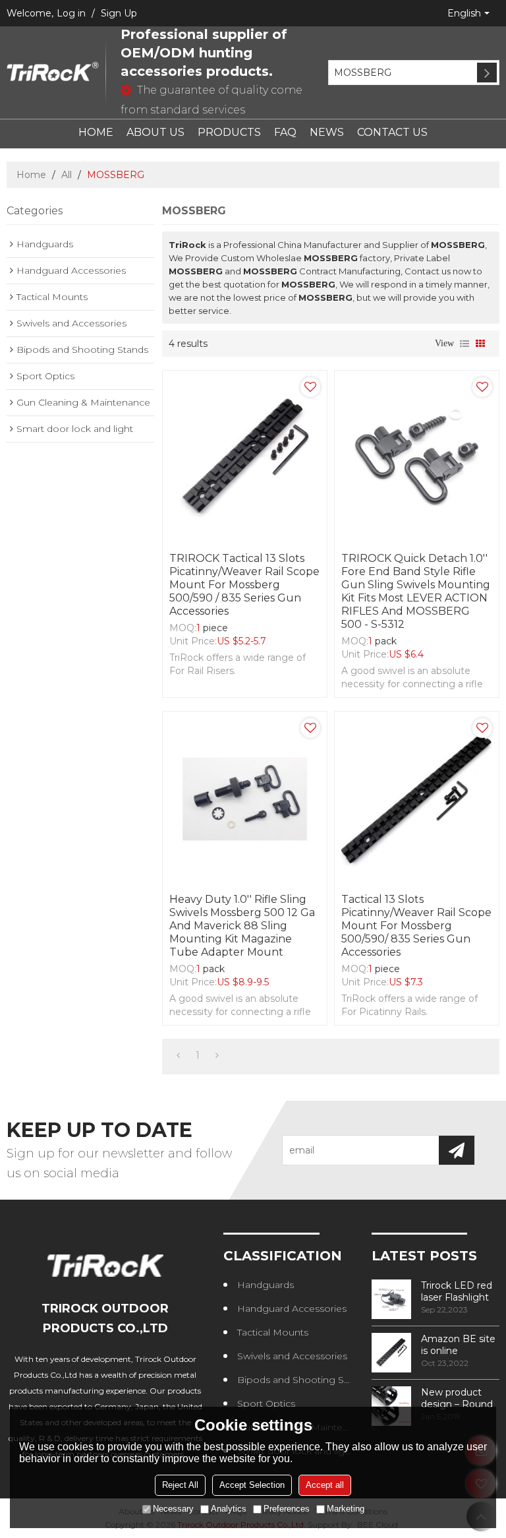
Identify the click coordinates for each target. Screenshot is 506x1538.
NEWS (327, 132)
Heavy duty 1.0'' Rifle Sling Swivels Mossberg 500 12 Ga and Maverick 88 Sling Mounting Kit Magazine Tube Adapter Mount (242, 925)
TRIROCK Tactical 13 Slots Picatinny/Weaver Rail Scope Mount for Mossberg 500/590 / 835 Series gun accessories (244, 584)
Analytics (228, 1509)
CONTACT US (392, 132)
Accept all (325, 1485)
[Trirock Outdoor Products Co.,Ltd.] (53, 72)
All (66, 175)
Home (31, 175)
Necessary (173, 1509)
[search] (487, 72)
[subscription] (456, 1150)
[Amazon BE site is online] (391, 1352)
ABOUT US (155, 132)
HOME (95, 132)
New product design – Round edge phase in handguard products (457, 1398)
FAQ (285, 132)
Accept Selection (252, 1485)
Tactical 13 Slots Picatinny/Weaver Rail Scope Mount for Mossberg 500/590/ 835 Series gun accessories (416, 925)
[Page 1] (178, 1055)
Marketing (345, 1509)
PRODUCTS (229, 132)
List (464, 343)
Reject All (180, 1485)
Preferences (287, 1509)
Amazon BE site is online (458, 1345)
